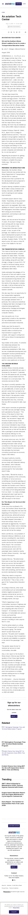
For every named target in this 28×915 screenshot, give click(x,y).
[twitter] (14, 32)
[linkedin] (11, 32)
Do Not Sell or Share (17, 885)
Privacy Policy (5, 888)
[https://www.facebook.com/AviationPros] (13, 880)
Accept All (14, 911)
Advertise (9, 885)
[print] (25, 32)
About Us (4, 885)
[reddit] (16, 32)
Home (3, 12)
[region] (14, 908)
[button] (3, 4)
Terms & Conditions (13, 888)
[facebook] (8, 32)
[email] (19, 32)
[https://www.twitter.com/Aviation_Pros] (15, 880)
